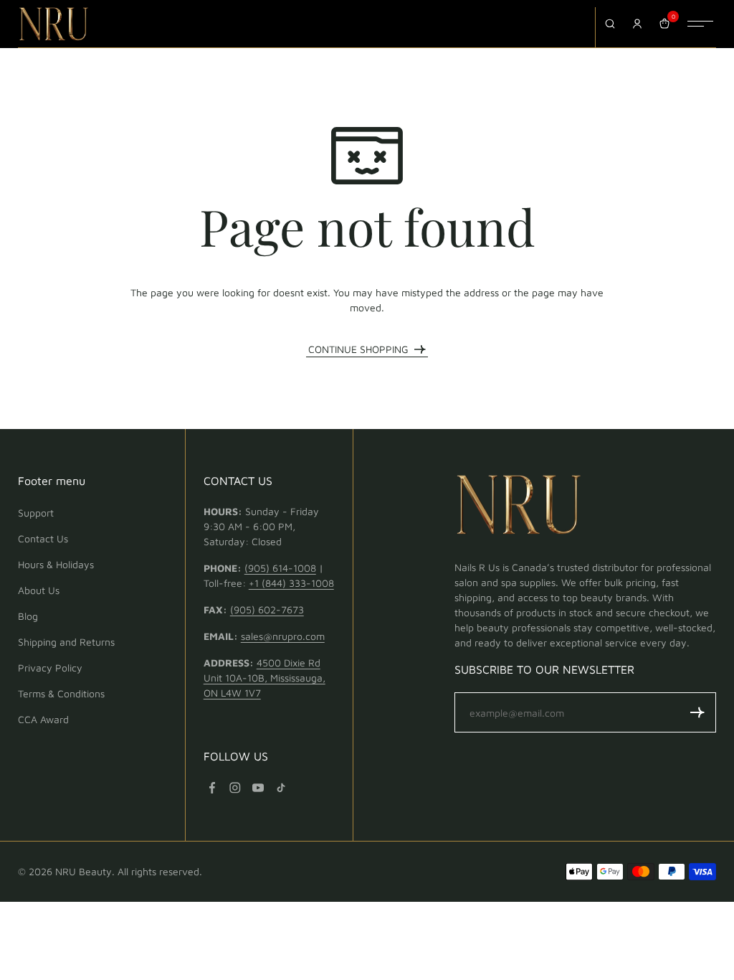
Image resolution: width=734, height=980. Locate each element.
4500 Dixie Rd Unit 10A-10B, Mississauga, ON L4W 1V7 (264, 677)
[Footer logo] (518, 507)
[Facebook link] (212, 787)
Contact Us (43, 538)
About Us (38, 590)
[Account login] (637, 23)
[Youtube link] (258, 787)
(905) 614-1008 (280, 568)
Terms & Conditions (61, 693)
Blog (28, 616)
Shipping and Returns (66, 642)
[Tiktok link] (281, 787)
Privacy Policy (50, 667)
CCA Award (43, 719)
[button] (697, 712)
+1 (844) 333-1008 (291, 583)
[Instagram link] (235, 787)
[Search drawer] (610, 23)
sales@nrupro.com (283, 636)
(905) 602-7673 (267, 609)
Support (36, 513)
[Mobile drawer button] (700, 23)
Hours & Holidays (56, 564)
